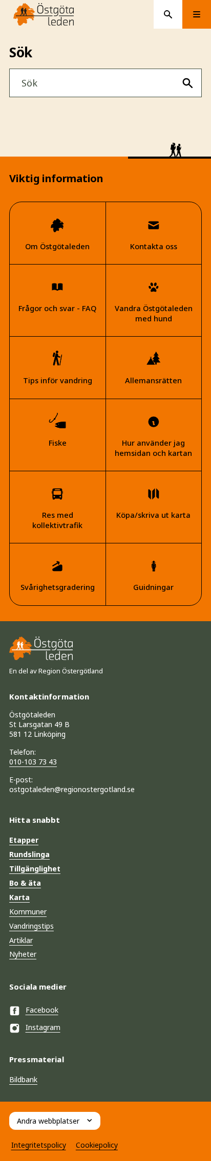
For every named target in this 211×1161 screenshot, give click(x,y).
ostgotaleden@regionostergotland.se (72, 789)
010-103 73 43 (33, 761)
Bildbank (23, 1079)
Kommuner (28, 911)
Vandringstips (31, 926)
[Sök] (187, 83)
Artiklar (21, 940)
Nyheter (22, 954)
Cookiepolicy (97, 1145)
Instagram (43, 1027)
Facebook (42, 1010)
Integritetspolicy (38, 1145)
